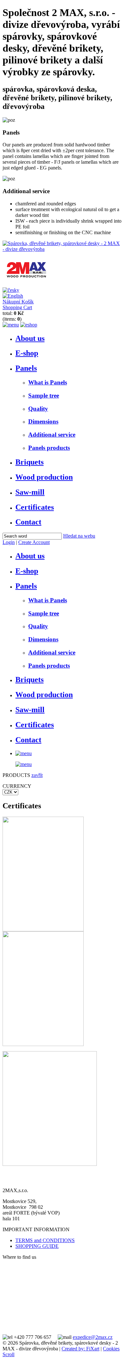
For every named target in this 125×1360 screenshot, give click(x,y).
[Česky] (11, 290)
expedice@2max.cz (93, 1337)
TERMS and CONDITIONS (45, 1240)
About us (30, 338)
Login (9, 542)
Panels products (49, 447)
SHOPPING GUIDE (37, 1246)
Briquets (29, 462)
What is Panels (47, 382)
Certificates (34, 507)
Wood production (44, 477)
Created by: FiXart (80, 1348)
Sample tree (43, 395)
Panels (26, 368)
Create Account (34, 542)
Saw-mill (30, 492)
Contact (28, 522)
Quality (38, 408)
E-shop (26, 353)
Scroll (8, 1354)
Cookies (111, 1348)
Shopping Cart (17, 307)
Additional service (51, 434)
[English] (13, 296)
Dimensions (43, 421)
